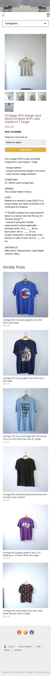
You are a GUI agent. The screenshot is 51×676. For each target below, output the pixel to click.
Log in (11, 646)
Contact (18, 650)
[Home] (25, 6)
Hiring (6, 650)
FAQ (38, 646)
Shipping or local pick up (16, 137)
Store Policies (25, 646)
